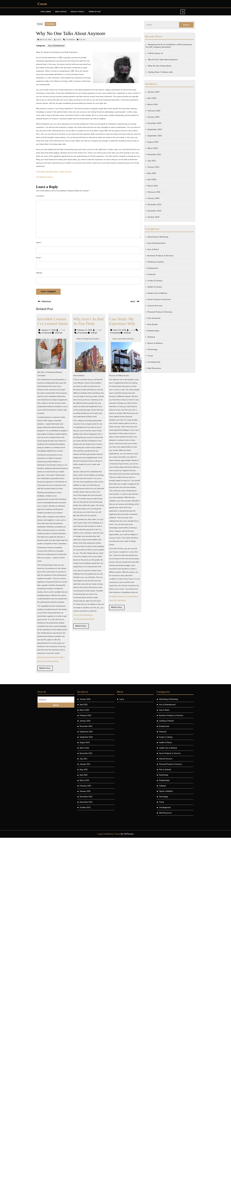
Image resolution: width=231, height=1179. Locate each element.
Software (151, 337)
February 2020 (154, 192)
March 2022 (153, 148)
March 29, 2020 (119, 330)
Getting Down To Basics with (160, 72)
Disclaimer (46, 12)
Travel (150, 356)
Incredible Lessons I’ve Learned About (123, 596)
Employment (153, 268)
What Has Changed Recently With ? (51, 657)
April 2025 (152, 98)
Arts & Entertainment (56, 46)
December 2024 (154, 123)
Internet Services (155, 306)
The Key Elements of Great (83, 619)
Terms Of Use (95, 12)
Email (38, 258)
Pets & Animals (154, 318)
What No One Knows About (159, 66)
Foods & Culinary (155, 281)
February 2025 (154, 111)
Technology (152, 349)
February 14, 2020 (84, 330)
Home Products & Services (159, 299)
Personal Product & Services (160, 312)
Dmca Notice (61, 12)
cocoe (58, 39)
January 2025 (153, 117)
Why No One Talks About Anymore (163, 60)
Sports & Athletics (155, 343)
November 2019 (154, 211)
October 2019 (153, 217)
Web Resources (154, 368)
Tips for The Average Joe (82, 615)
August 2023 (153, 142)
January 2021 (153, 167)
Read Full (46, 669)
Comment (40, 196)
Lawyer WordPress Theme (108, 834)
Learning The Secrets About (48, 661)
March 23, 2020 (46, 39)
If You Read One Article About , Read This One (54, 171)
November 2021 (154, 154)
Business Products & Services (160, 256)
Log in (121, 699)
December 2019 (154, 204)
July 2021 (152, 161)
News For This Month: (117, 600)
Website (39, 273)
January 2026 (153, 92)
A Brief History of (155, 53)
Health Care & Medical (157, 293)
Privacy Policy (77, 12)
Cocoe (42, 4)
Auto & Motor (153, 249)
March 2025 (153, 104)
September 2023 (155, 136)
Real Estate (153, 324)
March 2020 (153, 186)
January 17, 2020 (48, 330)
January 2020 (153, 198)
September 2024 (155, 129)
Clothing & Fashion (156, 262)
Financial (151, 274)
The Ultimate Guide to (44, 177)
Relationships (153, 331)
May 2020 (152, 173)
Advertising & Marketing (158, 237)
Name (39, 242)
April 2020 (152, 179)
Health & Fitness (155, 287)
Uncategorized (154, 362)
